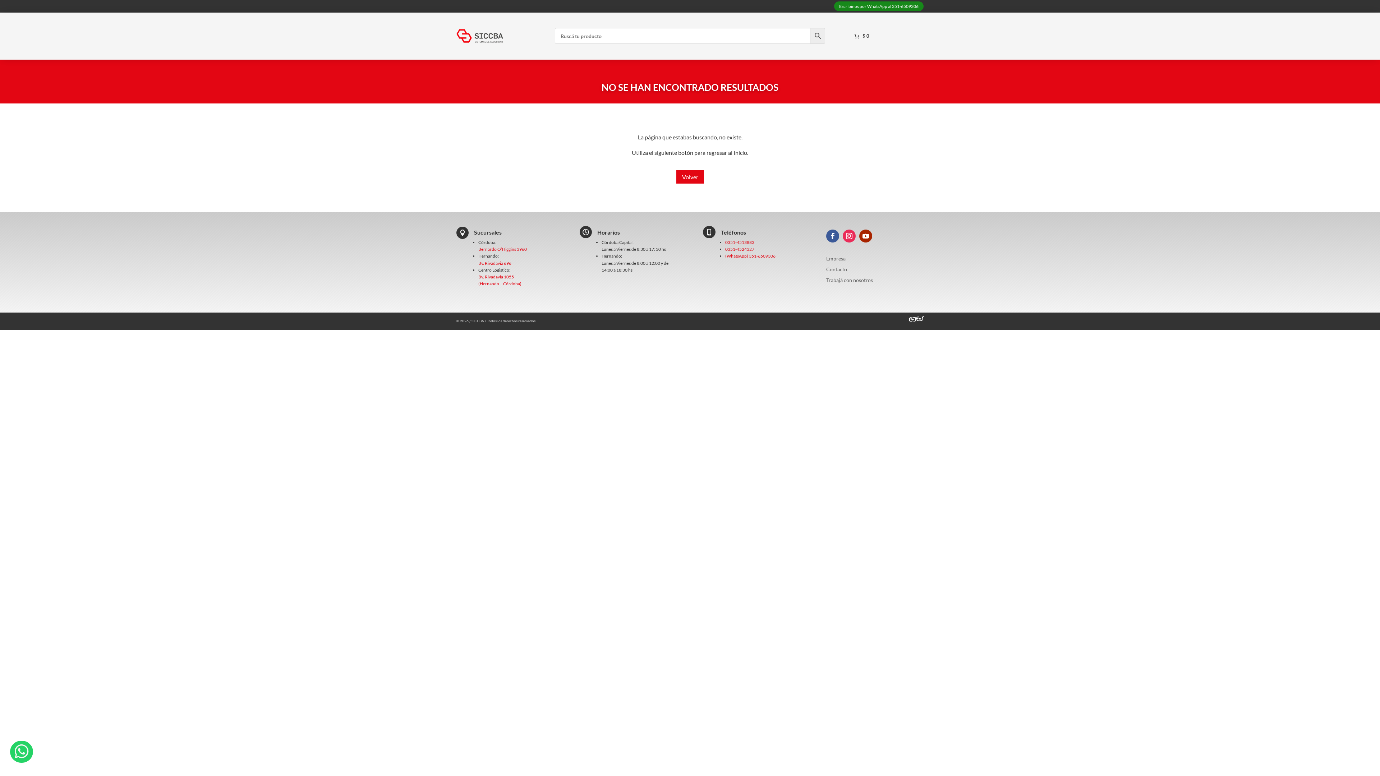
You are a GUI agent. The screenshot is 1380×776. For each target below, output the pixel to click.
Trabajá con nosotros (849, 280)
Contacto (836, 269)
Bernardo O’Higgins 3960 (502, 249)
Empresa (836, 259)
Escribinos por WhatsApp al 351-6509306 (879, 6)
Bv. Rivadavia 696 (494, 263)
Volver (690, 177)
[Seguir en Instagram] (849, 236)
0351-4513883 (739, 242)
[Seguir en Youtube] (865, 236)
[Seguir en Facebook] (832, 236)
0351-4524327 (739, 249)
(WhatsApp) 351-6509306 (750, 256)
